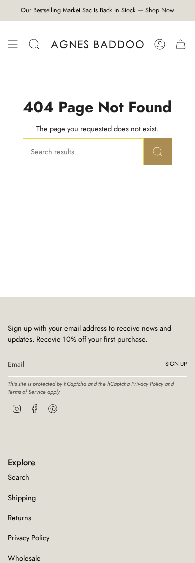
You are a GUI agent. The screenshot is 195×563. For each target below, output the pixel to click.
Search (19, 477)
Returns (20, 517)
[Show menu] (13, 44)
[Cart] (181, 44)
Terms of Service (27, 392)
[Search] (158, 151)
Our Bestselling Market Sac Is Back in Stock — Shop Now (97, 10)
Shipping (22, 497)
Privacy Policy (148, 384)
